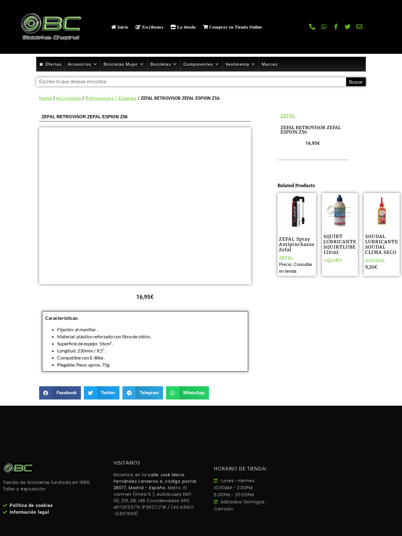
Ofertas (53, 64)
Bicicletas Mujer (121, 64)
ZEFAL (287, 115)
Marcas (270, 64)
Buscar (356, 81)
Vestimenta (237, 64)
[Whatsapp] (324, 27)
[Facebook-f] (336, 27)
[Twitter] (348, 27)
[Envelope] (360, 27)
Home (45, 98)
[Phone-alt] (312, 27)
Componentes (198, 64)
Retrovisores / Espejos (110, 98)
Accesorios (79, 64)
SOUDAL (375, 260)
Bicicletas (160, 64)
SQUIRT (332, 260)
